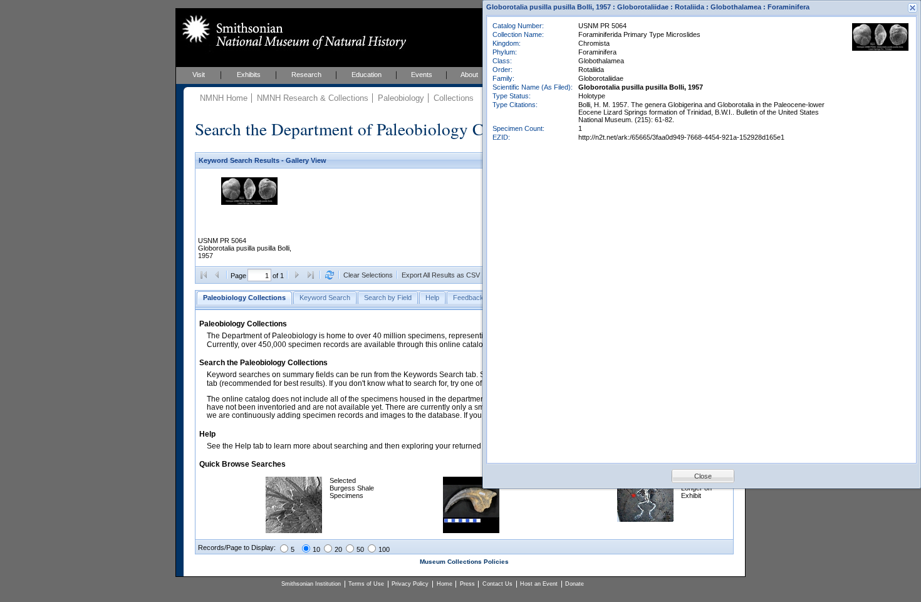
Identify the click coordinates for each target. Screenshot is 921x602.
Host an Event (539, 584)
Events (421, 74)
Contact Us (497, 584)
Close (703, 476)
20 (338, 549)
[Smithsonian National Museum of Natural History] (291, 32)
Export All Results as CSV (441, 275)
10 (316, 549)
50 (360, 549)
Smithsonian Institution (311, 584)
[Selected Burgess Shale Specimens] (294, 530)
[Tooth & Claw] (471, 530)
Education (366, 74)
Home (444, 584)
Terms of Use (366, 584)
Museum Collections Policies (464, 561)
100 (384, 549)
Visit (198, 74)
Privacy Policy (410, 584)
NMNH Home (223, 98)
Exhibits (249, 74)
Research (306, 74)
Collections (454, 98)
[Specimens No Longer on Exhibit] (645, 519)
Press (467, 584)
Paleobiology (401, 98)
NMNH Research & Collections (312, 98)
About (469, 74)
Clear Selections (368, 275)
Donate (574, 584)
